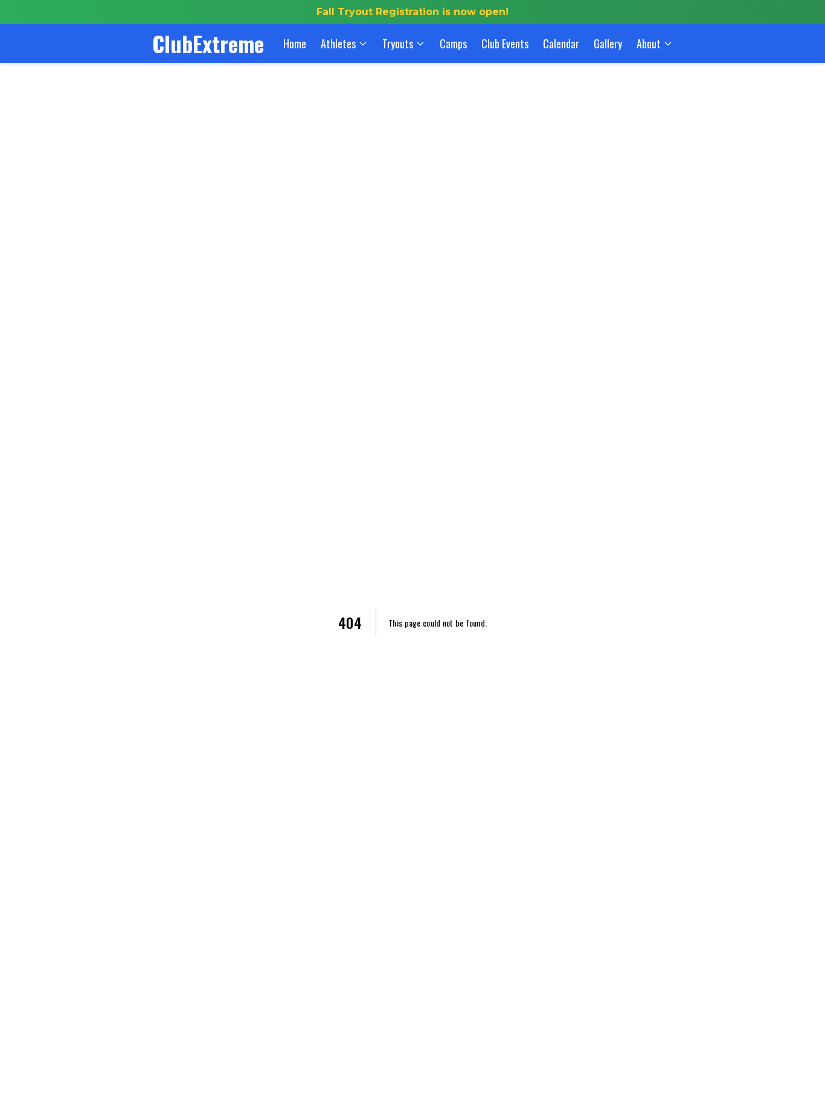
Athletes (338, 43)
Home (294, 43)
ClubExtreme (208, 43)
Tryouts (397, 43)
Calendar (561, 43)
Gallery (608, 43)
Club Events (504, 43)
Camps (453, 43)
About (649, 43)
